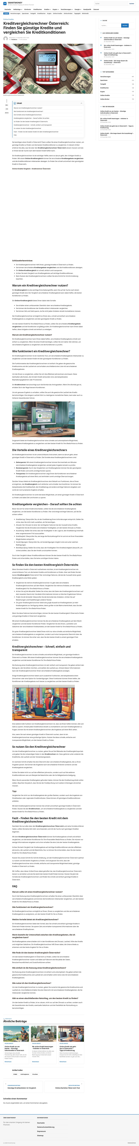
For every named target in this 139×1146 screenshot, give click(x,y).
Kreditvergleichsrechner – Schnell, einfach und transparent (33, 125)
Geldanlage (17, 9)
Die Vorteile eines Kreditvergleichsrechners (28, 115)
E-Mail (15, 1074)
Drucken (35, 1074)
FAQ (15, 135)
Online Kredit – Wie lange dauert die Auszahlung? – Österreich (115, 61)
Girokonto (27, 9)
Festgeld (33, 13)
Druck (6, 112)
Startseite (8, 9)
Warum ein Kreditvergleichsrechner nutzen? (28, 108)
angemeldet (15, 1103)
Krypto (55, 9)
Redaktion (14, 39)
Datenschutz (132, 1143)
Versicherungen (66, 9)
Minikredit (85, 13)
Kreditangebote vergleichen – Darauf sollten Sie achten (31, 118)
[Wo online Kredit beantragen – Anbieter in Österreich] (44, 1034)
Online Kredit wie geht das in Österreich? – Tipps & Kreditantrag (68, 1048)
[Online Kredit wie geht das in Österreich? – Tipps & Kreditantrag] (71, 1034)
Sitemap (40, 1136)
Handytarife (87, 9)
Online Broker (68, 13)
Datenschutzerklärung (45, 1127)
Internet (96, 9)
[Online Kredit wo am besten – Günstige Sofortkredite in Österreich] (16, 1034)
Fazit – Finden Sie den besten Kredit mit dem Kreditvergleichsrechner (36, 132)
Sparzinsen (25, 13)
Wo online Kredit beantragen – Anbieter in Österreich (42, 1047)
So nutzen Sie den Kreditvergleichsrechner (27, 128)
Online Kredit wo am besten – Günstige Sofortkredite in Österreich (14, 1048)
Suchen (131, 3)
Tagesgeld (77, 13)
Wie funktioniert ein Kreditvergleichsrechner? (28, 111)
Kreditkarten (37, 9)
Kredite (46, 9)
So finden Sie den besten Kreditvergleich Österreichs (31, 121)
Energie (77, 9)
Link (7, 109)
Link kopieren (25, 1074)
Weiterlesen (8, 1061)
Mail (6, 105)
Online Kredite (57, 13)
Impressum (41, 1131)
